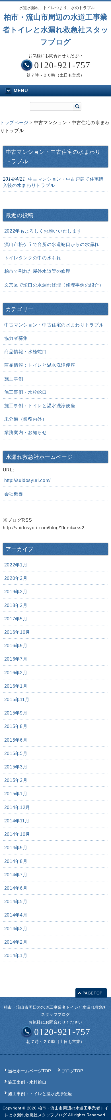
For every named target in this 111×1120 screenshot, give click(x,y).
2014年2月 (15, 942)
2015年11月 (17, 699)
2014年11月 (17, 820)
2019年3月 (15, 591)
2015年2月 (15, 780)
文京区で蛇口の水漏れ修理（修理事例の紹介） (54, 284)
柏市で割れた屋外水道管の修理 (37, 271)
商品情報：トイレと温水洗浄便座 (39, 365)
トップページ (14, 122)
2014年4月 (15, 915)
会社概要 (13, 493)
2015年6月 (15, 740)
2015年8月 (15, 726)
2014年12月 (17, 807)
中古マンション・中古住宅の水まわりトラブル (54, 324)
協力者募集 (16, 338)
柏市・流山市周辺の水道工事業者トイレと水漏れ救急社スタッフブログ (55, 29)
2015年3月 (15, 766)
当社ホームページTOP (29, 1070)
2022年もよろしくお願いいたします (43, 231)
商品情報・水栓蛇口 (25, 351)
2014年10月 (17, 834)
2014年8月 (15, 861)
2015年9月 (15, 713)
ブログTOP (72, 1070)
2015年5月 (15, 753)
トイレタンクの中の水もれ (32, 257)
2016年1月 (15, 686)
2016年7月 (15, 659)
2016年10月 (17, 632)
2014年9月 (15, 847)
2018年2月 (15, 605)
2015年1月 (15, 793)
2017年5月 (15, 618)
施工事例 (13, 378)
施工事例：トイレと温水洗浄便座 (39, 405)
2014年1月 (15, 955)
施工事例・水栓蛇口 (25, 392)
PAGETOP (92, 993)
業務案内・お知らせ (25, 432)
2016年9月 (15, 645)
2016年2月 (15, 672)
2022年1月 (15, 564)
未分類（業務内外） (25, 419)
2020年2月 (15, 578)
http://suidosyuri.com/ (27, 480)
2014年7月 (15, 874)
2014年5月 (15, 901)
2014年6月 (15, 888)
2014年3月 (15, 928)
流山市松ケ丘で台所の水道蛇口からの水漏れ (51, 244)
